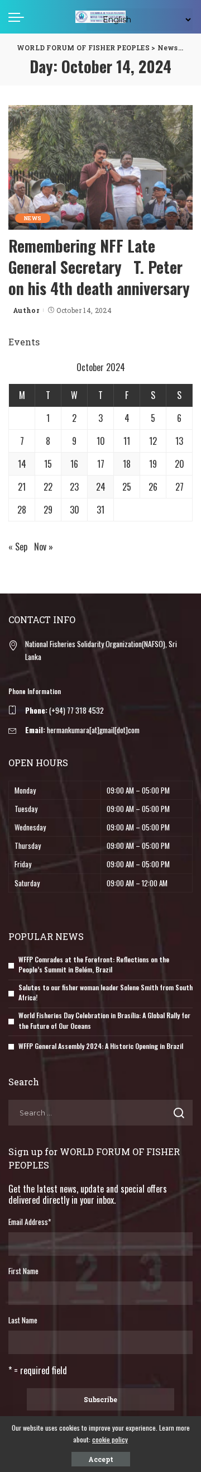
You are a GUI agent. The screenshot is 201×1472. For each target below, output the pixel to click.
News (32, 218)
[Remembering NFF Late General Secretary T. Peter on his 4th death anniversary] (100, 167)
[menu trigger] (19, 17)
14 (22, 464)
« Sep (17, 546)
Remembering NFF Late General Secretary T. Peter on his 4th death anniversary (99, 267)
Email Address (29, 1221)
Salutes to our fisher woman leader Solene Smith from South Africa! (105, 992)
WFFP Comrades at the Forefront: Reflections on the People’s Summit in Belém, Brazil (93, 964)
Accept (100, 1459)
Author (26, 310)
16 (74, 464)
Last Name (22, 1320)
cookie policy (110, 1439)
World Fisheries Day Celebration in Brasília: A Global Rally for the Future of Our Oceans (104, 1020)
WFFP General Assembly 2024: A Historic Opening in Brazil (100, 1046)
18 (127, 464)
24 (101, 486)
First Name (23, 1270)
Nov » (43, 546)
